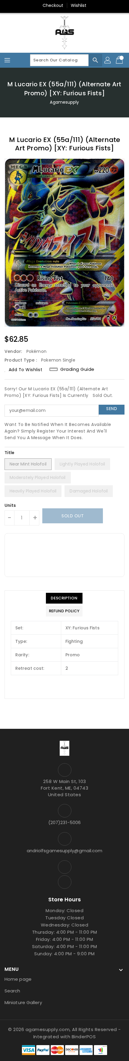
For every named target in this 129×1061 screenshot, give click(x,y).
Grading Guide (77, 369)
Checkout (53, 5)
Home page (18, 979)
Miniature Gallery (23, 1002)
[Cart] (120, 60)
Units (10, 505)
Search (12, 991)
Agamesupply (64, 102)
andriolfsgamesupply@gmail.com (65, 850)
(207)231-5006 (64, 822)
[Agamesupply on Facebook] (64, 867)
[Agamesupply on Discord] (64, 882)
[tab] (64, 598)
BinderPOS (84, 1036)
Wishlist (79, 5)
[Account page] (108, 60)
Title (9, 453)
